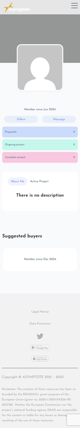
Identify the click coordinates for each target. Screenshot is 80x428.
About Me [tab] (17, 181)
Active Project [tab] (39, 181)
